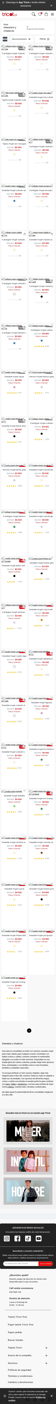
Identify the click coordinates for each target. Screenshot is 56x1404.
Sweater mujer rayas (14, 376)
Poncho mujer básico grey (41, 376)
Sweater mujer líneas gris (42, 563)
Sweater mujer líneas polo (41, 889)
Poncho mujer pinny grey (14, 470)
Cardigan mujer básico (14, 516)
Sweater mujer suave (14, 889)
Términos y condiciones (20, 1376)
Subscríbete (45, 1263)
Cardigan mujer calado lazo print (41, 146)
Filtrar (43, 39)
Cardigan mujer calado (41, 423)
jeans (7, 1084)
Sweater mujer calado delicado (14, 705)
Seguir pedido (15, 1332)
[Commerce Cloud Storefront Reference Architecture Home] (9, 14)
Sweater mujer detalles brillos (41, 659)
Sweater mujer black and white (14, 426)
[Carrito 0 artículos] (46, 14)
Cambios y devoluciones (20, 1382)
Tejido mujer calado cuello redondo (14, 100)
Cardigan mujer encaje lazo (41, 190)
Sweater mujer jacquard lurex (41, 935)
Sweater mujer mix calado (41, 97)
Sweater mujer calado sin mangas (41, 239)
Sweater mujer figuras (41, 702)
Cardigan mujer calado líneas (14, 283)
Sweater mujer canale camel (41, 842)
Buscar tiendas (15, 1340)
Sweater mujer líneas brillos (14, 935)
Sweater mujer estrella (14, 795)
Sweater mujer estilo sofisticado (14, 565)
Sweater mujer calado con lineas (14, 752)
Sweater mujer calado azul (14, 190)
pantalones (22, 1084)
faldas (13, 1084)
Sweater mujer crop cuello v (41, 609)
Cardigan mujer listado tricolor (14, 333)
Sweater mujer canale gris (41, 516)
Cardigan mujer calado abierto (14, 239)
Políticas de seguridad (19, 1370)
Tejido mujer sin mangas (14, 144)
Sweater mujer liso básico (41, 749)
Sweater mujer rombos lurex (14, 842)
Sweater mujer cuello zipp (14, 656)
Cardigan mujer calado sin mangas (14, 53)
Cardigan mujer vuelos (42, 330)
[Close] (51, 5)
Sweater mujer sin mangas (14, 982)
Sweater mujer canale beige (41, 470)
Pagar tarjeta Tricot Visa (20, 1324)
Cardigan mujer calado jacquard (41, 286)
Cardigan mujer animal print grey (14, 612)
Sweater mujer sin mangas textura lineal (41, 798)
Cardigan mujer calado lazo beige (41, 53)
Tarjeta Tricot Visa (17, 1317)
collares (10, 1087)
